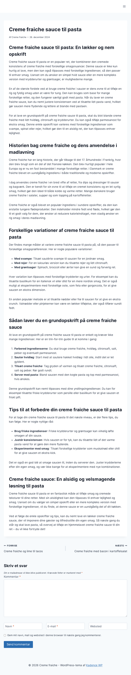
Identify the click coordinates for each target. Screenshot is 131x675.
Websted (96, 626)
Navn (9, 626)
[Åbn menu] (124, 6)
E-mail (53, 626)
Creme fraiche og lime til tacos (23, 548)
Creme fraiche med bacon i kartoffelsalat (100, 548)
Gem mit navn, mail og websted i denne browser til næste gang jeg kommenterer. (54, 635)
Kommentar (12, 576)
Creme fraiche (19, 37)
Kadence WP (94, 665)
